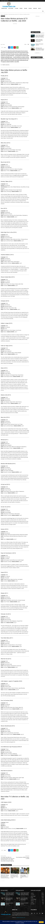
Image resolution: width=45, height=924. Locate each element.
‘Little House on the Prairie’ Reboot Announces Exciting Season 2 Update (40, 49)
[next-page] (3, 880)
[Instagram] (40, 913)
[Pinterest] (14, 47)
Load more (37, 52)
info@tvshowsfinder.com (20, 917)
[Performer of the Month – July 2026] (33, 45)
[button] (42, 11)
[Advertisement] (15, 32)
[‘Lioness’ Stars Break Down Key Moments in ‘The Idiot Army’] (33, 40)
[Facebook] (9, 47)
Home (2, 14)
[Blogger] (32, 913)
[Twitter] (12, 47)
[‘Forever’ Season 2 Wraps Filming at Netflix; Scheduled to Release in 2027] (24, 870)
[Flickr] (37, 913)
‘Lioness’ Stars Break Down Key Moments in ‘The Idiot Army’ (39, 40)
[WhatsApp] (17, 47)
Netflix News (6, 14)
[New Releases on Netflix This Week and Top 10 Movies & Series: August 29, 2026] (15, 870)
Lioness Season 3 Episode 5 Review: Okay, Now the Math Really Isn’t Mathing (40, 36)
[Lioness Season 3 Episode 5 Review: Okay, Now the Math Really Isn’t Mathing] (33, 36)
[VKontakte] (42, 913)
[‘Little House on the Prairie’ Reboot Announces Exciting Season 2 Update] (33, 49)
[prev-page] (1, 880)
